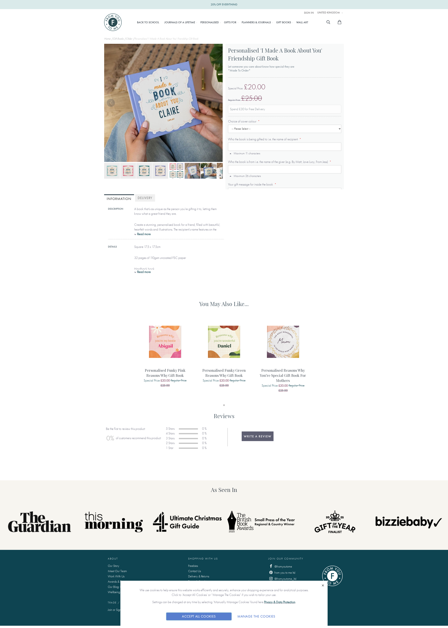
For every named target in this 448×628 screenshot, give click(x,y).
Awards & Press (117, 581)
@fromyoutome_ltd (285, 579)
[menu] (222, 22)
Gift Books (118, 38)
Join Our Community (285, 558)
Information (119, 199)
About (113, 558)
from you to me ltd (284, 573)
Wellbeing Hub (117, 592)
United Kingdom (329, 12)
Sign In (309, 13)
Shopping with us (203, 558)
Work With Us (116, 576)
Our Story (113, 566)
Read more (144, 234)
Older (129, 38)
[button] (111, 103)
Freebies (193, 566)
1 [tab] (224, 405)
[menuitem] (148, 22)
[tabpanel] (165, 356)
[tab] (119, 198)
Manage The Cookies (256, 616)
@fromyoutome (283, 566)
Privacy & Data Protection (279, 602)
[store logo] (113, 22)
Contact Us (194, 571)
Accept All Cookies (199, 616)
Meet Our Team (117, 571)
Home (107, 38)
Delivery (145, 198)
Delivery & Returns (198, 576)
